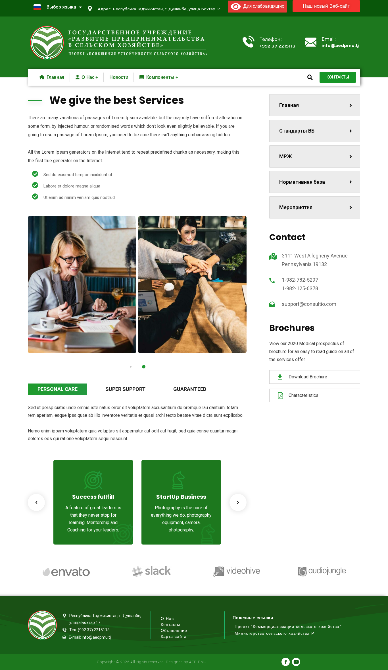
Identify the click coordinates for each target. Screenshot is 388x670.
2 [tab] (143, 366)
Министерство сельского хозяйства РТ (276, 633)
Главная (289, 105)
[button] (326, 6)
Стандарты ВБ (296, 131)
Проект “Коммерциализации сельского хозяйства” (288, 626)
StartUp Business (181, 497)
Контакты (170, 624)
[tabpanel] (82, 284)
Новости (118, 77)
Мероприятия (295, 207)
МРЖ (285, 156)
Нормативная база (302, 182)
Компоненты (160, 77)
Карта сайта (174, 636)
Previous (36, 502)
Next (238, 502)
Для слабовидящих (262, 6)
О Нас (167, 618)
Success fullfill (93, 497)
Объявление (174, 630)
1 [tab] (131, 367)
